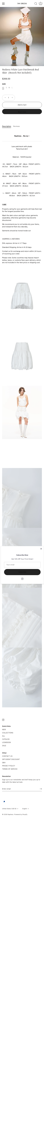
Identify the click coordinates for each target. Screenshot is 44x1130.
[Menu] (3, 3)
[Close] (41, 548)
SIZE (4, 84)
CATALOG (6, 739)
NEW (4, 729)
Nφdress (10, 814)
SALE (4, 746)
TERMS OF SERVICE (9, 769)
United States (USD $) (9, 808)
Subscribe (22, 572)
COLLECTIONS (7, 733)
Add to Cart (22, 105)
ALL (3, 736)
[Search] (35, 4)
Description (6, 126)
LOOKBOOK (6, 742)
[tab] (7, 126)
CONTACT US (7, 756)
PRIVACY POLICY (8, 766)
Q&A (3, 763)
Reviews (16, 126)
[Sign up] (41, 789)
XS (3, 88)
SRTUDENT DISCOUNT (11, 759)
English (24, 808)
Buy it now (22, 112)
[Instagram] (22, 579)
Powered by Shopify (20, 814)
